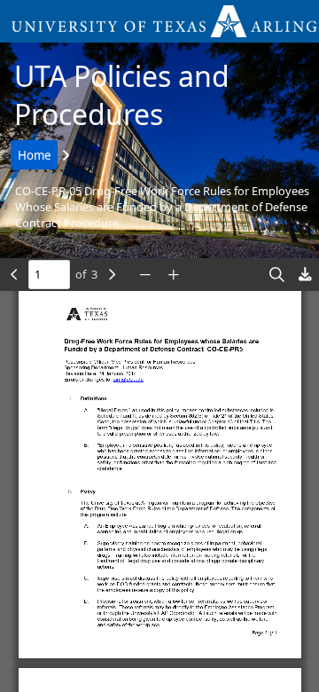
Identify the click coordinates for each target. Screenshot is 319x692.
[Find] (276, 274)
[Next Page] (111, 274)
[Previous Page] (14, 274)
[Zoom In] (174, 274)
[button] (159, 21)
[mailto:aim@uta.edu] (128, 379)
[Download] (305, 274)
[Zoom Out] (145, 274)
